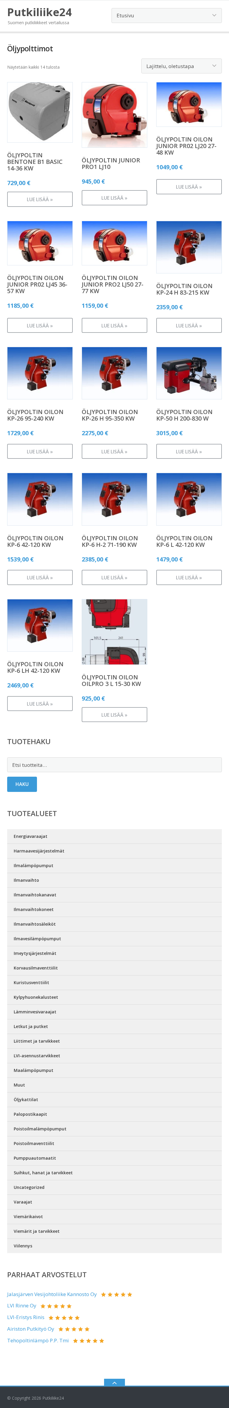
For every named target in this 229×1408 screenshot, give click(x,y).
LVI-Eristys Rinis (25, 1317)
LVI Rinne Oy (21, 1305)
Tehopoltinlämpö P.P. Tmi (38, 1340)
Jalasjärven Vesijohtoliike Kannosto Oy (52, 1294)
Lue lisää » (40, 199)
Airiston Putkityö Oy (30, 1328)
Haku (22, 784)
